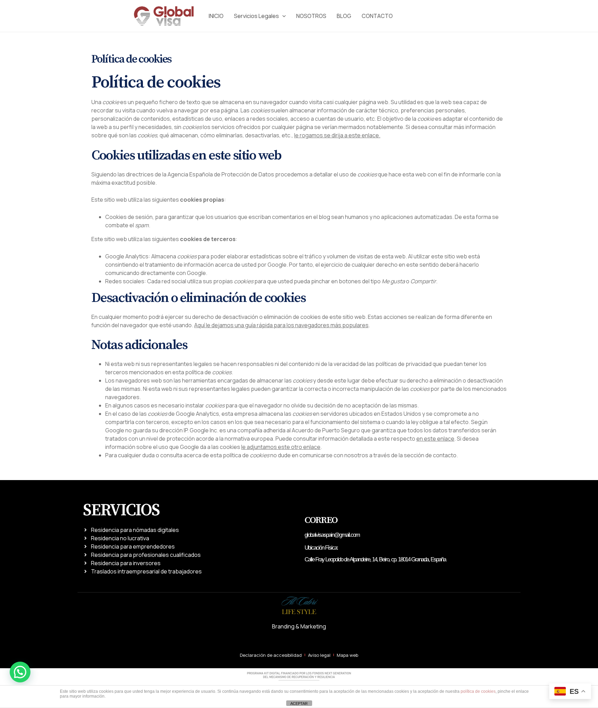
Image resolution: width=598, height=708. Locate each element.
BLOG (344, 16)
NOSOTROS (311, 16)
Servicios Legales (256, 16)
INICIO (216, 16)
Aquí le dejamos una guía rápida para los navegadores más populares (281, 325)
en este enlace (435, 438)
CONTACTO (377, 16)
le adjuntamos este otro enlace (280, 447)
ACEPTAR (299, 703)
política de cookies (478, 691)
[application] (282, 16)
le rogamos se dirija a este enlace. (337, 135)
